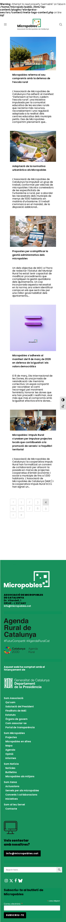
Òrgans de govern (16, 719)
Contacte (11, 808)
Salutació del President (19, 706)
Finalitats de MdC (16, 710)
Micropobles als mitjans (19, 776)
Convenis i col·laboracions (21, 794)
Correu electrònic (13, 903)
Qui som (10, 702)
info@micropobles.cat (17, 606)
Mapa (8, 745)
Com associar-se (16, 723)
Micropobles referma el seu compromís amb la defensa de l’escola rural (31, 78)
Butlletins (11, 772)
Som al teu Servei (14, 804)
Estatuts (10, 715)
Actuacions (12, 786)
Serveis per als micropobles (22, 790)
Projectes (11, 737)
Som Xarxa (10, 782)
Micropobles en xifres (18, 741)
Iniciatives (11, 799)
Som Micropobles (14, 733)
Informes (10, 758)
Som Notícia (11, 764)
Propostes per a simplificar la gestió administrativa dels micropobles (30, 255)
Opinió (9, 754)
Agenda (10, 749)
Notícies (10, 768)
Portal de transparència (20, 727)
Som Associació (13, 698)
